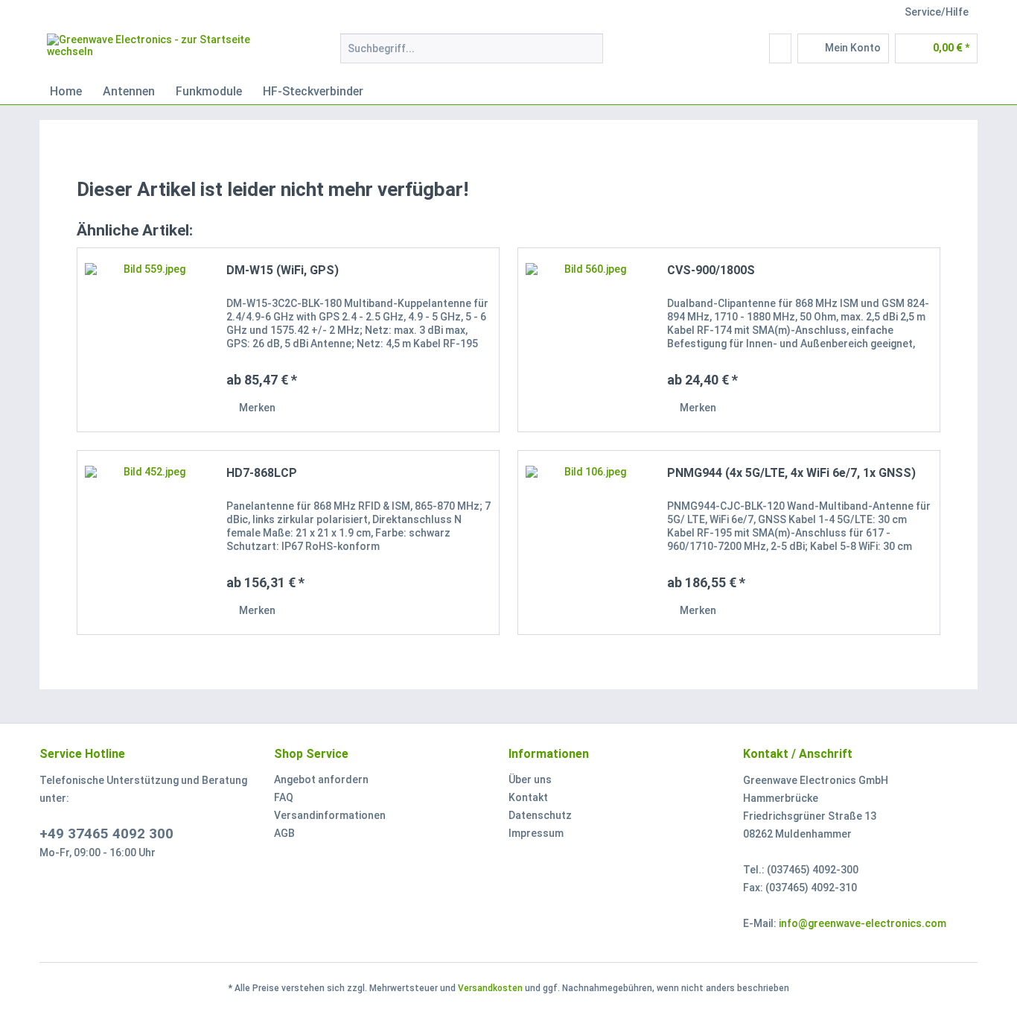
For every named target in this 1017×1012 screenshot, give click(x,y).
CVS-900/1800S (711, 270)
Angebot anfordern (321, 779)
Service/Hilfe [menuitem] (936, 12)
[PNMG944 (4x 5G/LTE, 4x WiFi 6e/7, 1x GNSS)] (589, 542)
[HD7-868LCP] (148, 542)
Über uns (530, 779)
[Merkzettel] (780, 48)
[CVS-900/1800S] (589, 340)
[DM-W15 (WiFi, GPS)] (148, 340)
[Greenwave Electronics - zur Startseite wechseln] (159, 52)
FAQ (283, 797)
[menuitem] (471, 54)
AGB (284, 833)
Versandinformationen (330, 815)
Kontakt (528, 797)
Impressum (536, 833)
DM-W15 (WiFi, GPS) (282, 270)
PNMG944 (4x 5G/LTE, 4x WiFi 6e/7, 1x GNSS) (791, 473)
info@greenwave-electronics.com (862, 923)
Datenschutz (540, 815)
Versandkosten (490, 988)
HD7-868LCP (261, 473)
